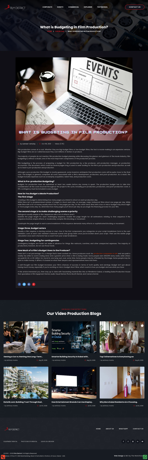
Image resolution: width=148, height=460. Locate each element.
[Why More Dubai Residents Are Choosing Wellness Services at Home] (122, 382)
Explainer (88, 7)
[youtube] (142, 441)
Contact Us (135, 7)
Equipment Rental (10, 441)
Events (60, 7)
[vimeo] (133, 441)
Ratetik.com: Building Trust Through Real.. (23, 402)
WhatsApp (123, 429)
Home (49, 31)
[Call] (3, 457)
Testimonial (102, 7)
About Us (110, 429)
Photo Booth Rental (29, 441)
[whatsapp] (145, 457)
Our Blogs (59, 31)
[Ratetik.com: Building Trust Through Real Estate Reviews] (26, 382)
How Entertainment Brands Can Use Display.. (72, 402)
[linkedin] (138, 441)
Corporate (47, 7)
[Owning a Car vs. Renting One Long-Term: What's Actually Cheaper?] (26, 337)
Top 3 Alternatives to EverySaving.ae (117, 356)
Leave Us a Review (47, 441)
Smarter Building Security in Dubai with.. (70, 356)
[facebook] (123, 441)
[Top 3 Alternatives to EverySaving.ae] (122, 337)
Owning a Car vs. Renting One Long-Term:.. (23, 356)
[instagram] (128, 441)
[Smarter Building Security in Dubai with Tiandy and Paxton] (74, 337)
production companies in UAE (105, 253)
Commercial (73, 7)
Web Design (118, 456)
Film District (18, 453)
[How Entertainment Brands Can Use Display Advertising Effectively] (74, 382)
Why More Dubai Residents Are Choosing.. (119, 402)
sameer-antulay (28, 144)
